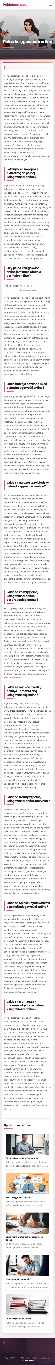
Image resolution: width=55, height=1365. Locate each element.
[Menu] (50, 5)
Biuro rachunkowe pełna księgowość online (24, 1238)
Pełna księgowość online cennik (22, 1158)
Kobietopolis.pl (14, 4)
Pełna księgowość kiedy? (18, 1318)
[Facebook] (4, 1342)
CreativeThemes (27, 1360)
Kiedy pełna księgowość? (18, 1279)
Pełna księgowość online (18, 1197)
